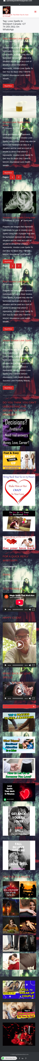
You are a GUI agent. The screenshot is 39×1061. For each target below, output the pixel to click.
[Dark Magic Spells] (11, 908)
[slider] (18, 665)
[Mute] (30, 609)
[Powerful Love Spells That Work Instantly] (28, 908)
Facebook (19, 1058)
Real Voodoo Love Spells (16, 281)
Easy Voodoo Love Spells (16, 38)
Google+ (26, 1058)
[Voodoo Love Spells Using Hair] (19, 202)
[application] (19, 602)
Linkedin (22, 1058)
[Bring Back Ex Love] (11, 962)
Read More (8, 86)
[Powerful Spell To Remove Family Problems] (28, 890)
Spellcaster (27, 41)
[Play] (5, 609)
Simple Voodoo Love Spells (17, 340)
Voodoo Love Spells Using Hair (19, 217)
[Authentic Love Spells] (11, 926)
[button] (19, 644)
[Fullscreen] (33, 609)
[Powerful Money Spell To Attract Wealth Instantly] (11, 944)
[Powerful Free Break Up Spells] (28, 944)
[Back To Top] (33, 1055)
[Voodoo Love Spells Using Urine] (19, 107)
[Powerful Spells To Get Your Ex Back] (28, 962)
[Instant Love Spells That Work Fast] (11, 890)
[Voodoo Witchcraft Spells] (28, 926)
